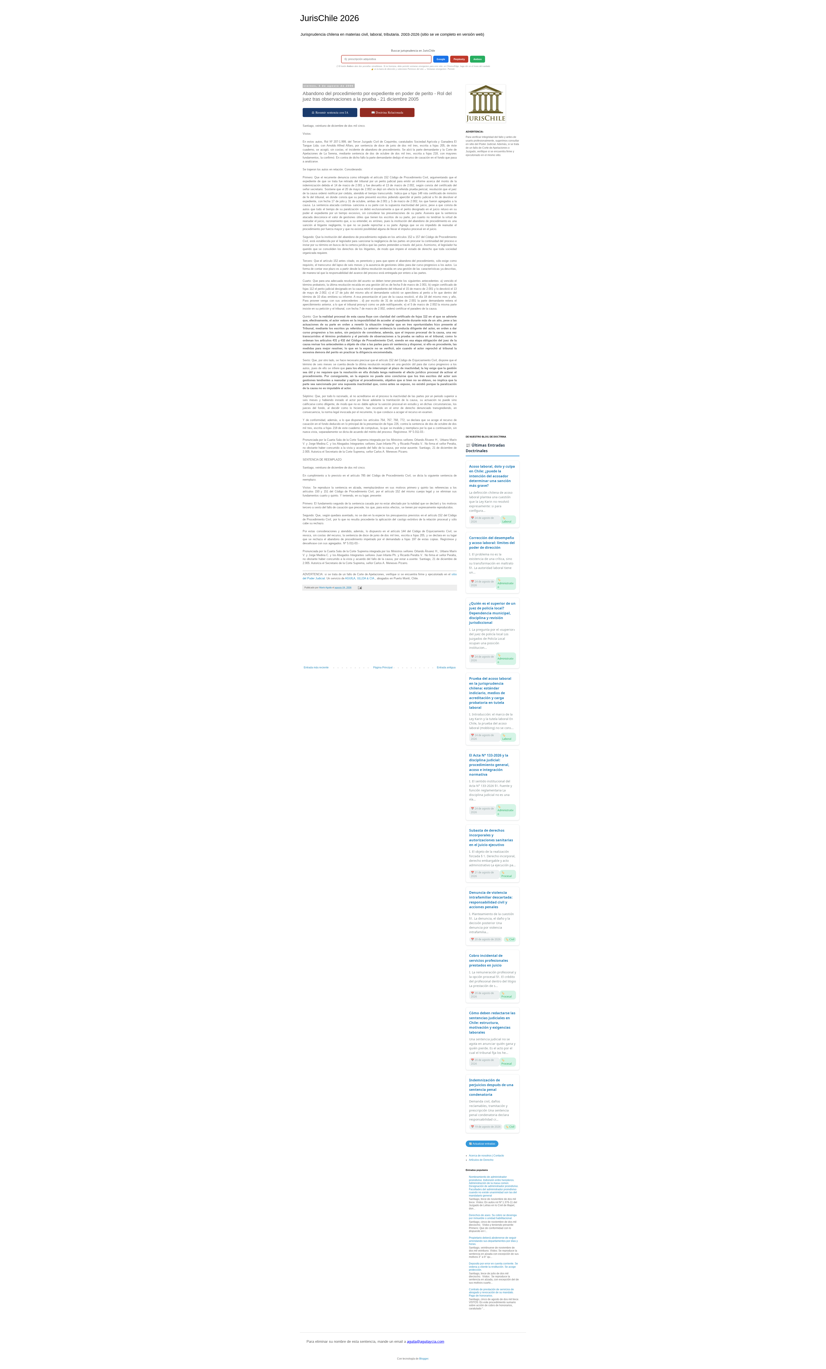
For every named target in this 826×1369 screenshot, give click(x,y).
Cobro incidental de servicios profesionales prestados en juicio (488, 960)
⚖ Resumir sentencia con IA (330, 112)
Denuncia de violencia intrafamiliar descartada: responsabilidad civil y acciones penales (491, 899)
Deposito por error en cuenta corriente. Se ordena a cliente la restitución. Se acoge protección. (493, 1266)
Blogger (423, 1358)
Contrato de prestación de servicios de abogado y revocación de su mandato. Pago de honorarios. (491, 1292)
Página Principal (383, 667)
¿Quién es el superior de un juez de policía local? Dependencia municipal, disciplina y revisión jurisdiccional (492, 613)
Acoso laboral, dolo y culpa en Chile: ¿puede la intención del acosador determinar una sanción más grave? (492, 476)
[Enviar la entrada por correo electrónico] (359, 587)
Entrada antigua (446, 667)
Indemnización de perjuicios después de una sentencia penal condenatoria (491, 1087)
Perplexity (459, 59)
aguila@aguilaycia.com (425, 1342)
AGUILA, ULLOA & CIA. (360, 578)
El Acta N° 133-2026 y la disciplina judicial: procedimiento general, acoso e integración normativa (489, 765)
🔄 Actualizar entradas (482, 1143)
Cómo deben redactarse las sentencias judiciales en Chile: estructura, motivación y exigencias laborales (492, 1023)
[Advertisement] (380, 630)
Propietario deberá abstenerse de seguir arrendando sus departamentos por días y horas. (493, 1241)
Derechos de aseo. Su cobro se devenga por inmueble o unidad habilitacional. (493, 1217)
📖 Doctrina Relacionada (387, 112)
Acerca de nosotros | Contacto (486, 1155)
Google (441, 59)
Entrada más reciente (316, 667)
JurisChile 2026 (329, 18)
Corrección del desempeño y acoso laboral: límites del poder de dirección (492, 542)
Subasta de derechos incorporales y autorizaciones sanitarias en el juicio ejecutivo (491, 837)
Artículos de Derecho (481, 1159)
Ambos (477, 59)
